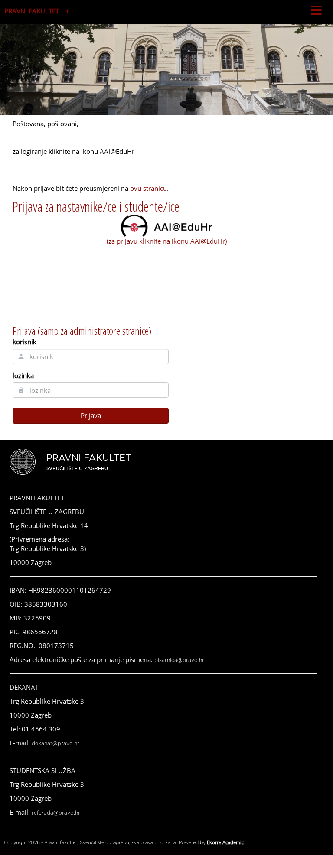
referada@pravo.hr (56, 813)
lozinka (23, 375)
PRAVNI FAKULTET (31, 11)
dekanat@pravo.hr (55, 743)
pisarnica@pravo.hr (179, 660)
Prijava (91, 415)
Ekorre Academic (225, 842)
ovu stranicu (148, 188)
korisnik (24, 341)
